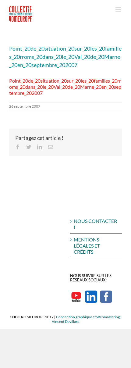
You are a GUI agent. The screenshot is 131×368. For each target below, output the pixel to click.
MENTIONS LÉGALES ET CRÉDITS (87, 246)
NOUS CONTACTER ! (95, 224)
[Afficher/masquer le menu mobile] (118, 9)
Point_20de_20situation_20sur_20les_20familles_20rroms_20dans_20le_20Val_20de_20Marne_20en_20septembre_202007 (65, 87)
